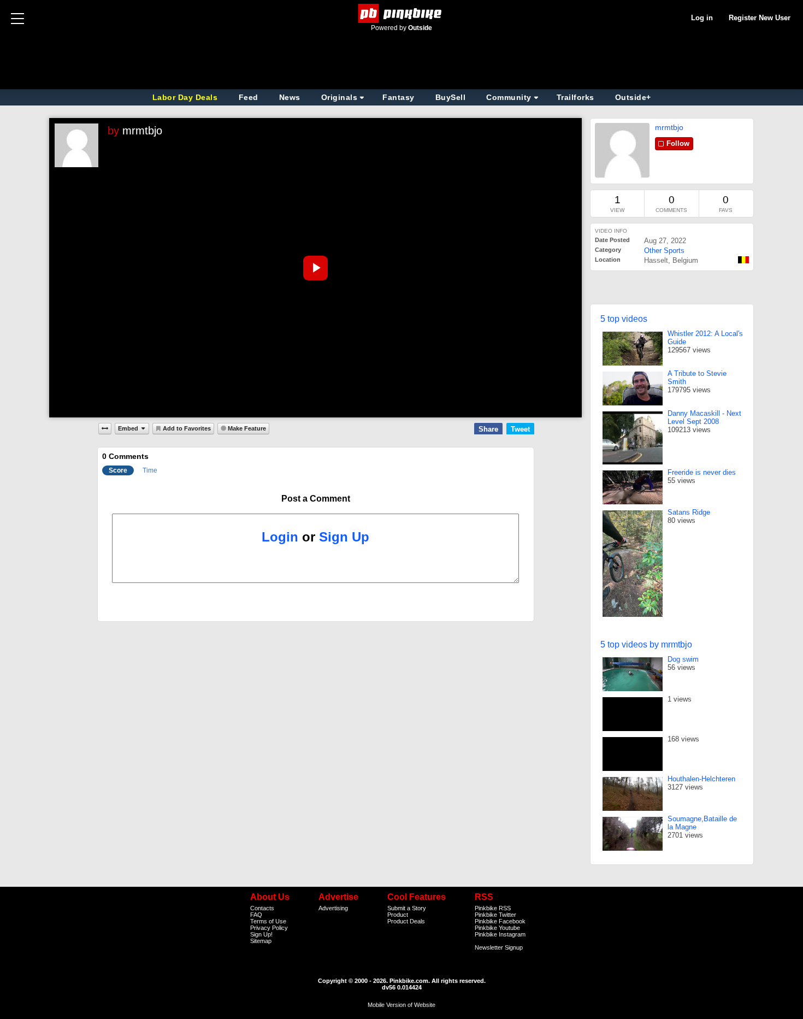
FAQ (256, 914)
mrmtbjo (142, 131)
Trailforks (575, 97)
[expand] (104, 428)
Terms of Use (268, 921)
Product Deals (406, 921)
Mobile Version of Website (401, 1005)
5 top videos (623, 318)
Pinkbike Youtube (497, 927)
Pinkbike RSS (493, 908)
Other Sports (664, 250)
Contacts (262, 908)
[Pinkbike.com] (401, 13)
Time (150, 470)
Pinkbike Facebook (500, 921)
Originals (339, 97)
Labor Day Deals (186, 97)
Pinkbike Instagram (500, 934)
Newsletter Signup (499, 947)
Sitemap (260, 941)
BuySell (450, 97)
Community (509, 97)
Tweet (520, 429)
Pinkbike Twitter (495, 914)
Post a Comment (315, 498)
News (289, 97)
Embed (128, 428)
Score (118, 470)
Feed (248, 97)
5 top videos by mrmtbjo (646, 644)
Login (280, 536)
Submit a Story (406, 908)
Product (397, 914)
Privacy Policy (269, 927)
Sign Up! (261, 934)
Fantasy (398, 97)
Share (488, 429)
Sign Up (344, 536)
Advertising (333, 908)
